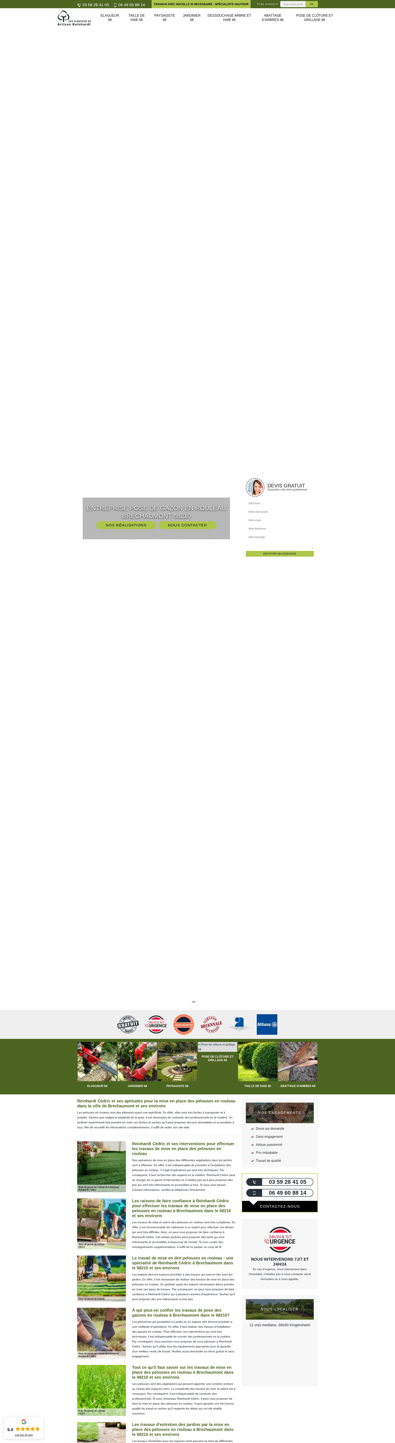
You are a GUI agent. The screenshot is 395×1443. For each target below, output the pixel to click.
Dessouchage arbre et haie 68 (229, 18)
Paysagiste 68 (164, 18)
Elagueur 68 (110, 18)
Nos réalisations (126, 525)
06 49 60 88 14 (131, 5)
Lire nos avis (24, 1435)
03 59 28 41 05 (95, 5)
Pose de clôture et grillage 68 (314, 18)
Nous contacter (187, 525)
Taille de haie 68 (136, 18)
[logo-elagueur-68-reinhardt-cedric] (74, 18)
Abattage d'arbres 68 (272, 18)
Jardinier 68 (192, 18)
